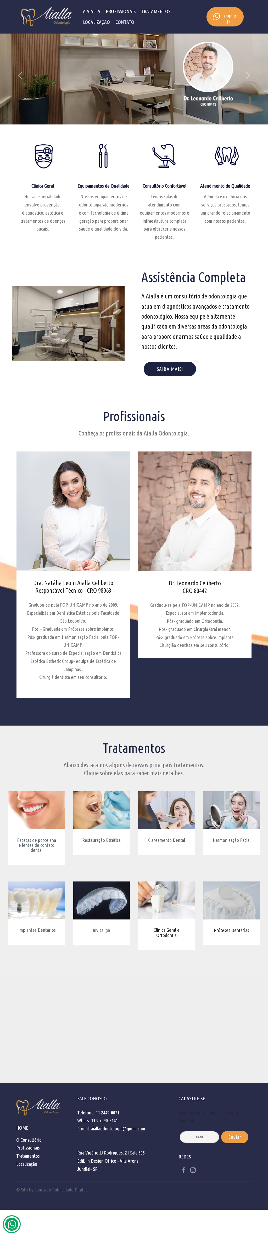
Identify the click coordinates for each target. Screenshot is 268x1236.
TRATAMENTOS (155, 11)
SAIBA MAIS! (170, 369)
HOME (22, 1127)
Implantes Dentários (36, 930)
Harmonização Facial (231, 840)
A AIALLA (91, 11)
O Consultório (29, 1139)
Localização (26, 1164)
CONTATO (124, 22)
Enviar (234, 1137)
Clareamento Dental (166, 840)
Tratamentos (28, 1155)
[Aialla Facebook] (183, 1171)
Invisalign (101, 930)
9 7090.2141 (229, 16)
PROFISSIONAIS (121, 11)
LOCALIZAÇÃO (96, 22)
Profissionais (28, 1148)
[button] (20, 75)
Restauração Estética (101, 840)
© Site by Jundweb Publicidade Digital (51, 1190)
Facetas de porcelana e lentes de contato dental (36, 845)
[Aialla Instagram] (193, 1171)
